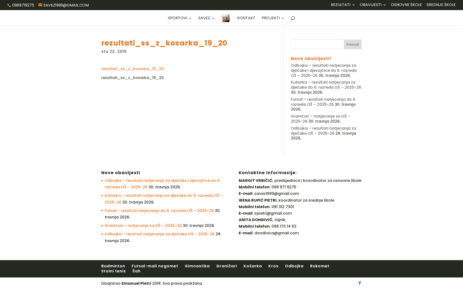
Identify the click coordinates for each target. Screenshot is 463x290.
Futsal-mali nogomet (155, 266)
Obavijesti (370, 5)
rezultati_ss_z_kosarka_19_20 (132, 69)
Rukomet (319, 266)
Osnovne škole (406, 5)
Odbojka (294, 266)
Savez (204, 18)
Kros (273, 266)
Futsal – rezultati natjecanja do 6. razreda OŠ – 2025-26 (323, 102)
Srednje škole (441, 5)
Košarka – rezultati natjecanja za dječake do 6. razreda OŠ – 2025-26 (326, 84)
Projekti (271, 18)
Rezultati (340, 5)
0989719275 (23, 5)
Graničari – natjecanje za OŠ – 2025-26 (143, 225)
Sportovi (177, 18)
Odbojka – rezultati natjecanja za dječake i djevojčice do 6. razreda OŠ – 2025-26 (324, 70)
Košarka (253, 266)
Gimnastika (197, 266)
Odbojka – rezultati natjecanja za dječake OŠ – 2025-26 (323, 130)
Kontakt (246, 18)
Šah (136, 271)
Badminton (113, 266)
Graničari (226, 266)
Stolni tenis (113, 271)
